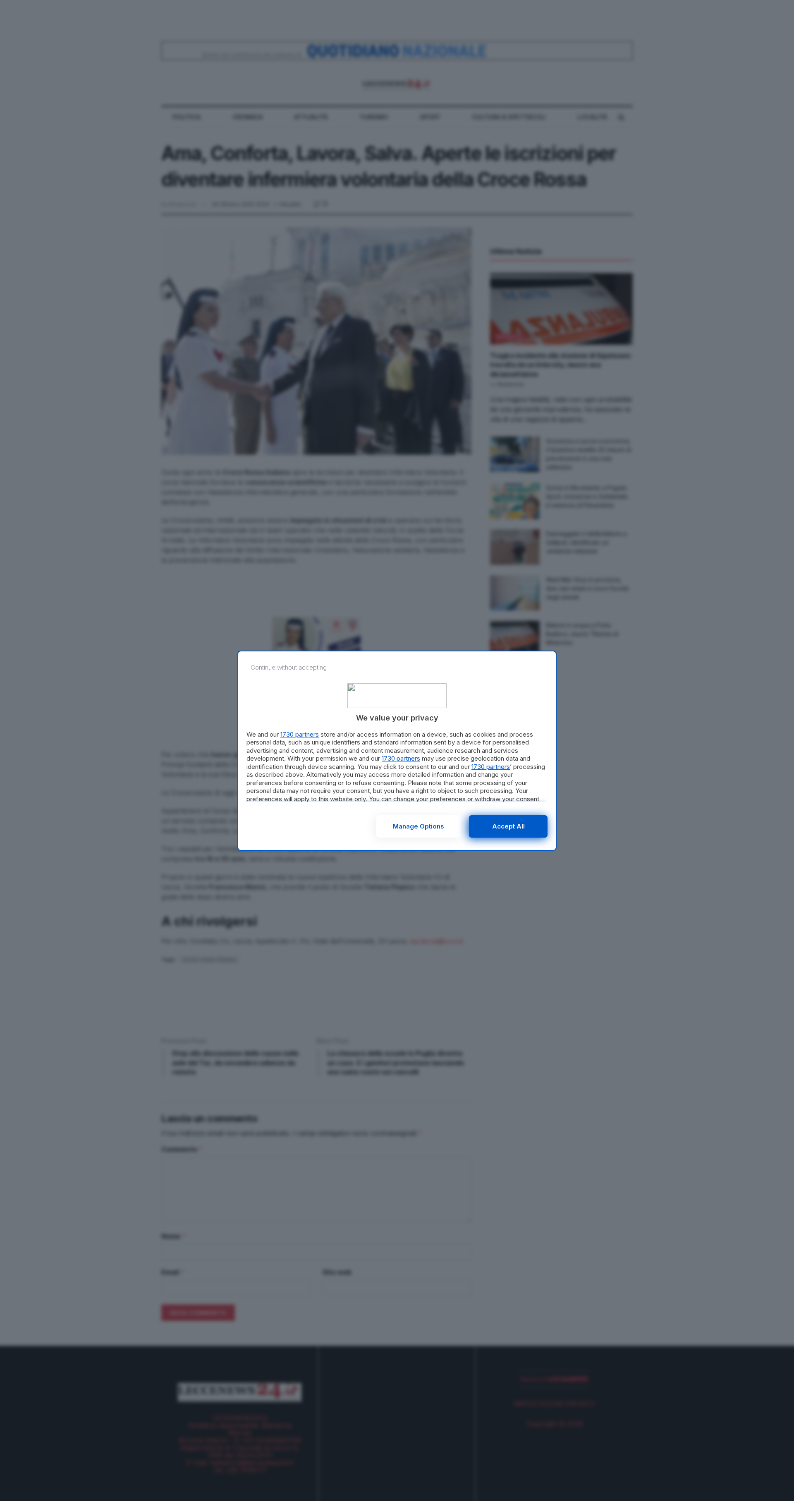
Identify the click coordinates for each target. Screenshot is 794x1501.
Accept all (508, 826)
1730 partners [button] (299, 734)
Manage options (418, 826)
